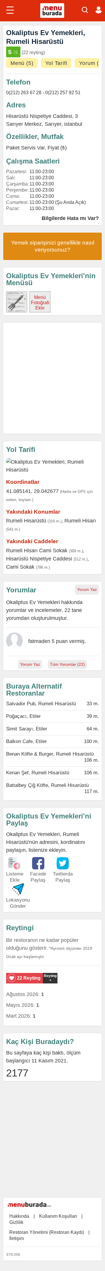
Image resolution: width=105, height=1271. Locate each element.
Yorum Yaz (87, 589)
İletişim (16, 1238)
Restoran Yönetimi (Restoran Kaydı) (46, 1232)
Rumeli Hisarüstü (26, 521)
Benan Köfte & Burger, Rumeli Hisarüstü (50, 754)
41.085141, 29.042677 (32, 491)
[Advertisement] (52, 378)
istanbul (73, 124)
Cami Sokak (20, 567)
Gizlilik (16, 1222)
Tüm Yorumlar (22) (67, 664)
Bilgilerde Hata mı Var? (70, 218)
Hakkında (19, 1216)
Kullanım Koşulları (58, 1216)
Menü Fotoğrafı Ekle (40, 302)
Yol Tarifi (56, 63)
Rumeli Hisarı (80, 521)
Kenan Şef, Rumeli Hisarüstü (37, 772)
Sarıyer (53, 124)
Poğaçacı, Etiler (23, 716)
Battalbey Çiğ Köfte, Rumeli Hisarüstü (47, 785)
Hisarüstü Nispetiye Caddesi (39, 559)
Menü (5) (21, 63)
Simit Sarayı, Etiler (26, 729)
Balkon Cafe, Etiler (26, 741)
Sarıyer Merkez (24, 124)
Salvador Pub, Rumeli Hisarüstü (41, 703)
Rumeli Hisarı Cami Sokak (36, 550)
